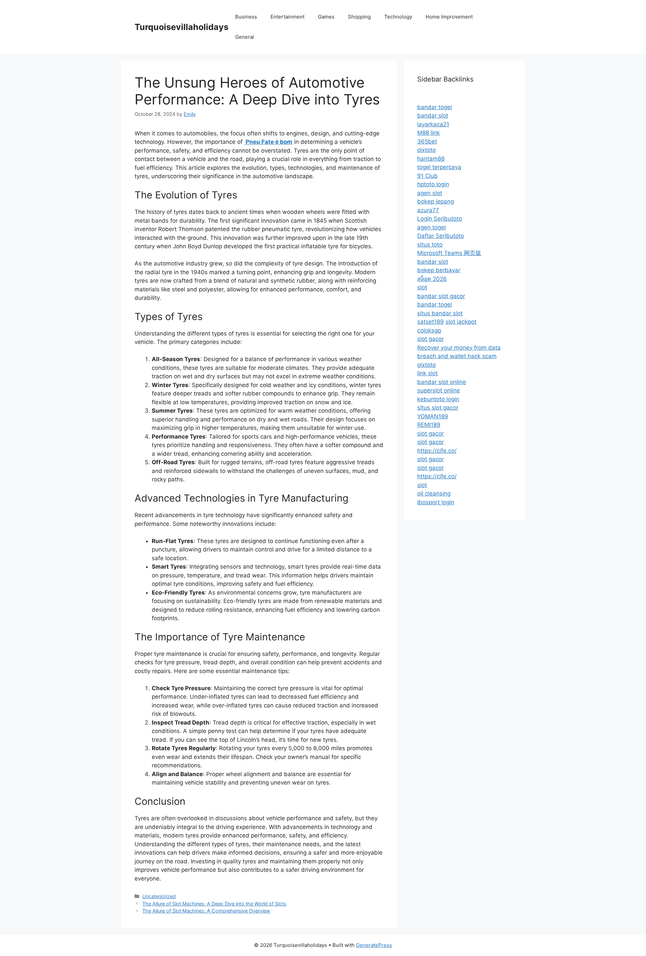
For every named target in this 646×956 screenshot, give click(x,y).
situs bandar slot (440, 313)
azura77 (428, 210)
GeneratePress (374, 945)
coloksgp (429, 330)
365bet (427, 141)
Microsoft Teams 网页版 (449, 253)
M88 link (428, 132)
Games (326, 16)
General (244, 37)
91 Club (427, 175)
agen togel (431, 227)
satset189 (430, 321)
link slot (427, 373)
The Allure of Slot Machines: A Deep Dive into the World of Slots (214, 903)
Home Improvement (449, 16)
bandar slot (432, 115)
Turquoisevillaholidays (181, 27)
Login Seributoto (439, 218)
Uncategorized (159, 896)
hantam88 (430, 158)
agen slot (429, 193)
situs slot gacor (437, 407)
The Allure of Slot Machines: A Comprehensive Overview (206, 911)
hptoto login (433, 184)
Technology (398, 16)
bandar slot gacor (441, 296)
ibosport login (435, 502)
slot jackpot (460, 321)
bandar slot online (441, 382)
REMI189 (428, 424)
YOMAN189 (432, 416)
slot (422, 287)
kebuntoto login (438, 399)
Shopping (359, 16)
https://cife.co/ (437, 450)
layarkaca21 (433, 124)
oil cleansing (434, 493)
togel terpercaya (439, 167)
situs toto (429, 244)
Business (246, 16)
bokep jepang (435, 201)
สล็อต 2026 (432, 279)
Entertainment (287, 16)
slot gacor (430, 339)
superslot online (438, 390)
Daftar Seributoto (440, 235)
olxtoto (426, 150)
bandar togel (434, 107)
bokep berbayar (438, 270)
